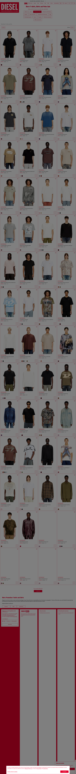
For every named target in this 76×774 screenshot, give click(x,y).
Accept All (64, 771)
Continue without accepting (12, 771)
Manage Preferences (28, 768)
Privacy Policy (38, 768)
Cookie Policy (45, 768)
